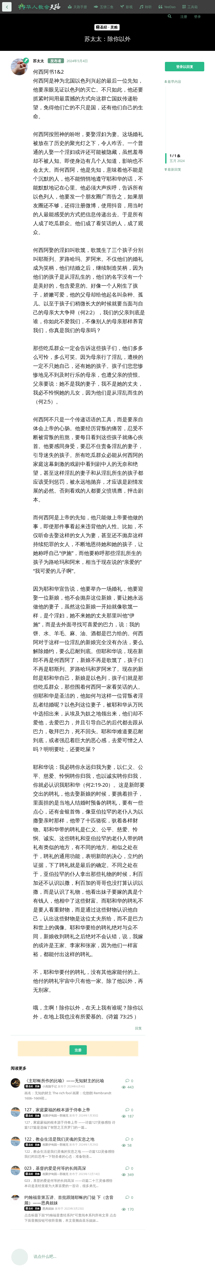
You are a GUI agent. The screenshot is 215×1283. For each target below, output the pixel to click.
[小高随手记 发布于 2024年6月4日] (15, 1083)
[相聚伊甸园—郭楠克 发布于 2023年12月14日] (15, 1170)
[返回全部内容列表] (7, 7)
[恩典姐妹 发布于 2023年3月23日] (15, 1199)
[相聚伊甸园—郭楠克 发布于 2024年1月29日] (15, 1141)
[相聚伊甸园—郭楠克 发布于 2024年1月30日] (15, 1112)
